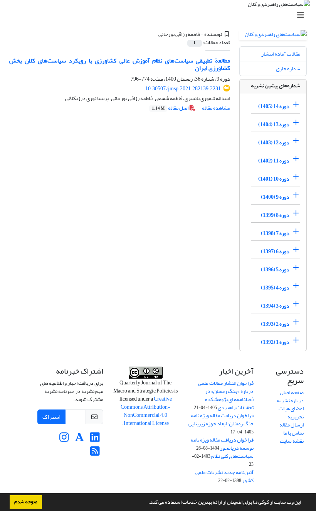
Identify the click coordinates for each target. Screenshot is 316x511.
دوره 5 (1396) (275, 269)
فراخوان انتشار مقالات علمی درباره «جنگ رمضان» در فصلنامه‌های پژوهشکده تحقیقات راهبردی (226, 395)
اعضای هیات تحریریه (291, 412)
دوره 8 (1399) (275, 215)
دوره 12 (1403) (273, 142)
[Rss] (95, 453)
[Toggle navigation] (160, 15)
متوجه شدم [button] (25, 501)
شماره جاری (288, 68)
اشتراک (51, 417)
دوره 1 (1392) (275, 342)
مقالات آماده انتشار (280, 54)
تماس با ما (293, 433)
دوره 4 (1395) (275, 288)
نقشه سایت (292, 441)
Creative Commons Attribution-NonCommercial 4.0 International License (146, 411)
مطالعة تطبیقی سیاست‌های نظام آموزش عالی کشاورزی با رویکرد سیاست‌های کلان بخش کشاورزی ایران (119, 64)
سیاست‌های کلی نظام (232, 456)
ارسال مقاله (291, 425)
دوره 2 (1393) (275, 324)
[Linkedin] (95, 439)
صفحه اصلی (292, 392)
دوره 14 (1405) (273, 106)
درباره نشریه (290, 400)
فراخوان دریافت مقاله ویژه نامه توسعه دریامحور (222, 444)
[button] (146, 503)
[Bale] (49, 439)
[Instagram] (64, 439)
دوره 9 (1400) (275, 197)
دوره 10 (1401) (273, 179)
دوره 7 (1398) (275, 233)
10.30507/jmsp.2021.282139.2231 (183, 88)
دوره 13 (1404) (273, 124)
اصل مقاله (170, 108)
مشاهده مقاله (216, 108)
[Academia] (79, 439)
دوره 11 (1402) (273, 161)
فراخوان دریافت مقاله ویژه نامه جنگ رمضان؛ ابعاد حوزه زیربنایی (221, 419)
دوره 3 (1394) (275, 306)
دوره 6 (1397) (275, 251)
